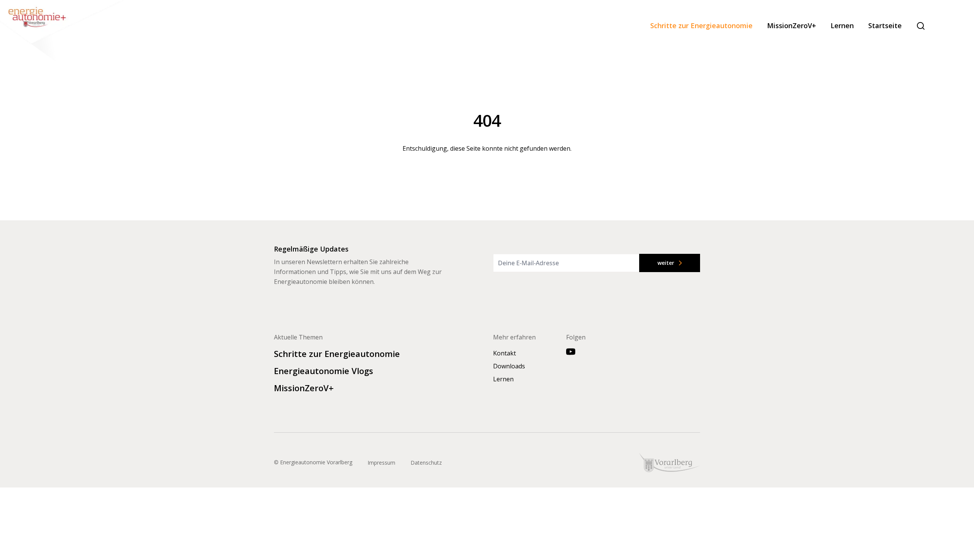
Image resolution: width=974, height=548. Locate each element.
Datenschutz (426, 462)
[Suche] (920, 25)
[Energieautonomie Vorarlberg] (63, 32)
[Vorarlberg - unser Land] (669, 462)
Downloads (509, 366)
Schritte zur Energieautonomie (701, 25)
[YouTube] (570, 351)
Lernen (842, 25)
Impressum (381, 462)
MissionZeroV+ (791, 25)
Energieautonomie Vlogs (323, 370)
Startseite (885, 25)
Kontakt (504, 353)
